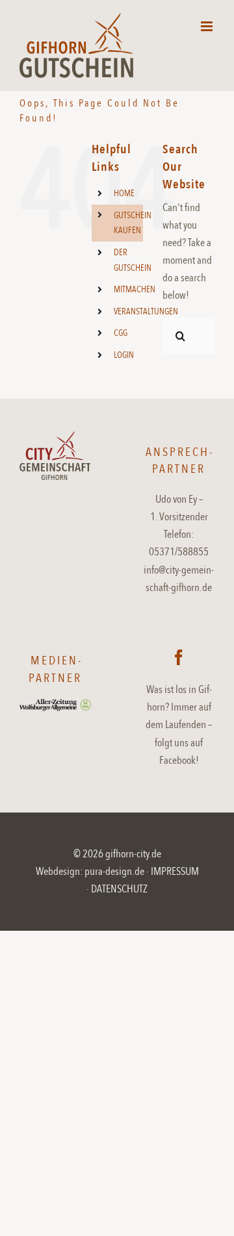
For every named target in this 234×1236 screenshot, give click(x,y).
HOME (124, 193)
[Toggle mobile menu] (207, 26)
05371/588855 (179, 551)
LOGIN (124, 355)
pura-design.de (114, 871)
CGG (120, 333)
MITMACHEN (134, 289)
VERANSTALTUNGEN (146, 311)
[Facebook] (179, 657)
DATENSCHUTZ (119, 888)
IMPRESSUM (175, 871)
